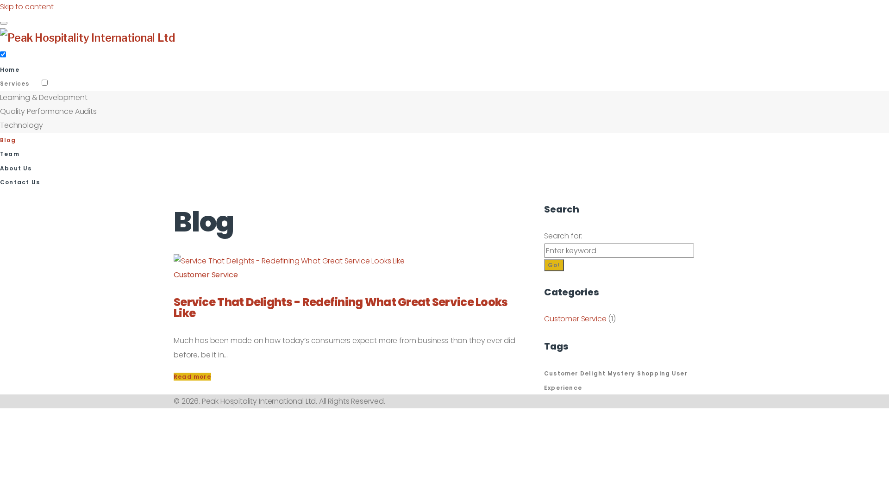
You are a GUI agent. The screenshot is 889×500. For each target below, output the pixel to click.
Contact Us (20, 182)
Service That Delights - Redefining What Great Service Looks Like (341, 307)
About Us (16, 168)
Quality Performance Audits (48, 111)
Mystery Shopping (638, 373)
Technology (21, 125)
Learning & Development (43, 97)
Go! (554, 265)
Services (15, 84)
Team (9, 154)
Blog (8, 140)
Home (9, 70)
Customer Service (206, 274)
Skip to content (27, 6)
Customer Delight (575, 373)
